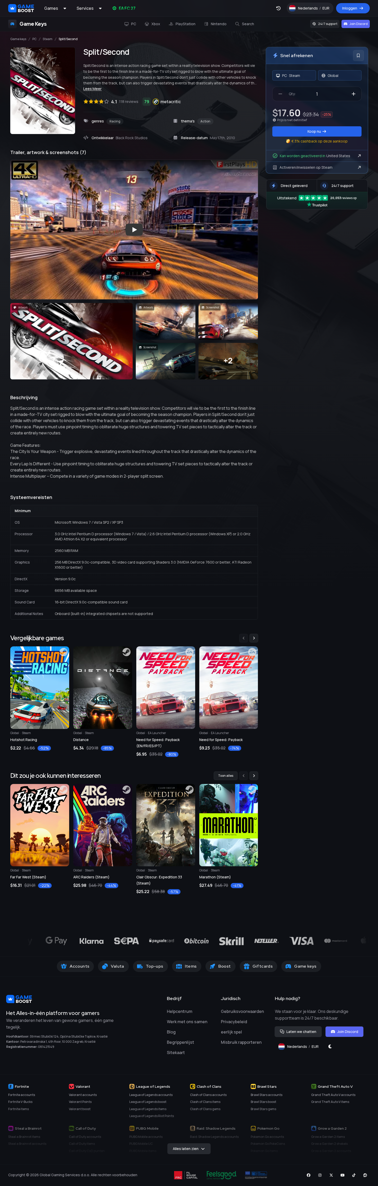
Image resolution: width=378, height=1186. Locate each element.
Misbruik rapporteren (241, 1042)
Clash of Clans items (205, 1102)
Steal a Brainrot (28, 1128)
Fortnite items (18, 1109)
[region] (134, 695)
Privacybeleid (234, 1021)
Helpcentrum (179, 1011)
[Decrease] (280, 94)
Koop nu (314, 131)
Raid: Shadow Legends (216, 1128)
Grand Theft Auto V (335, 1086)
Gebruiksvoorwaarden (242, 1011)
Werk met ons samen (187, 1021)
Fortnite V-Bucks (20, 1102)
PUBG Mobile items (142, 1151)
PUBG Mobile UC (141, 1144)
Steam (47, 39)
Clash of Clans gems (205, 1109)
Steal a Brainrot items (24, 1137)
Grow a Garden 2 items (328, 1137)
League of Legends (153, 1086)
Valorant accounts (83, 1095)
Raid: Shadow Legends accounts (214, 1137)
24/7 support (327, 24)
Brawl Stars (267, 1086)
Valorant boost (80, 1109)
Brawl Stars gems (263, 1109)
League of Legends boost (147, 1102)
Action (205, 121)
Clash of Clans (209, 1086)
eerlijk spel (231, 1032)
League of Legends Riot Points (151, 1116)
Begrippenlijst (180, 1042)
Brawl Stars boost (263, 1102)
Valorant (83, 1086)
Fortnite (22, 1086)
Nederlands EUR (316, 9)
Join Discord (358, 24)
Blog (171, 1032)
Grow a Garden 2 (332, 1128)
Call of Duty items (82, 1144)
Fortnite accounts (21, 1095)
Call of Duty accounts (85, 1137)
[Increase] (354, 94)
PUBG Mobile (147, 1128)
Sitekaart (176, 1052)
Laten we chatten (301, 1031)
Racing (115, 121)
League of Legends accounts (151, 1095)
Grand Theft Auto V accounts (333, 1095)
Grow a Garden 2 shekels (329, 1144)
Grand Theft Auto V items (330, 1102)
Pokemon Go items (264, 1151)
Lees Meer (92, 88)
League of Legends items (147, 1109)
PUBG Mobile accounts (146, 1137)
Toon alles (225, 775)
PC (34, 39)
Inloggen (349, 8)
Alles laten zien (186, 1148)
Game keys (18, 39)
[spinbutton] (317, 94)
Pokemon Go (268, 1128)
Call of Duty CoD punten (87, 1151)
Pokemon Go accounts (267, 1137)
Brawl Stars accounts (266, 1095)
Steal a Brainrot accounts (27, 1144)
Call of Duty (86, 1128)
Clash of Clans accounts (208, 1095)
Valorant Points (80, 1102)
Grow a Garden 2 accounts (331, 1151)
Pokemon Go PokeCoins (268, 1144)
